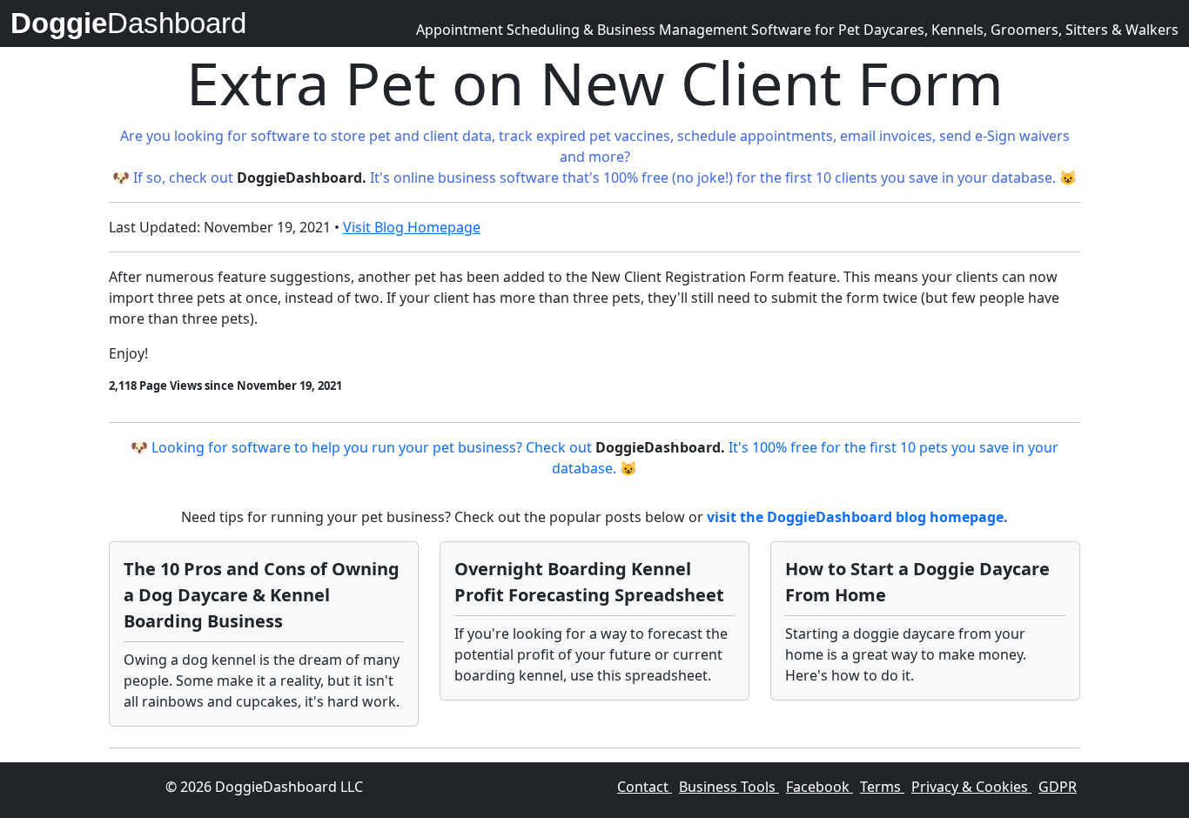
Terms (882, 786)
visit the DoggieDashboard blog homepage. (857, 516)
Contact (644, 786)
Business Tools (729, 786)
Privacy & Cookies (971, 786)
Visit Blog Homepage (411, 227)
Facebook (819, 786)
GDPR (1057, 786)
